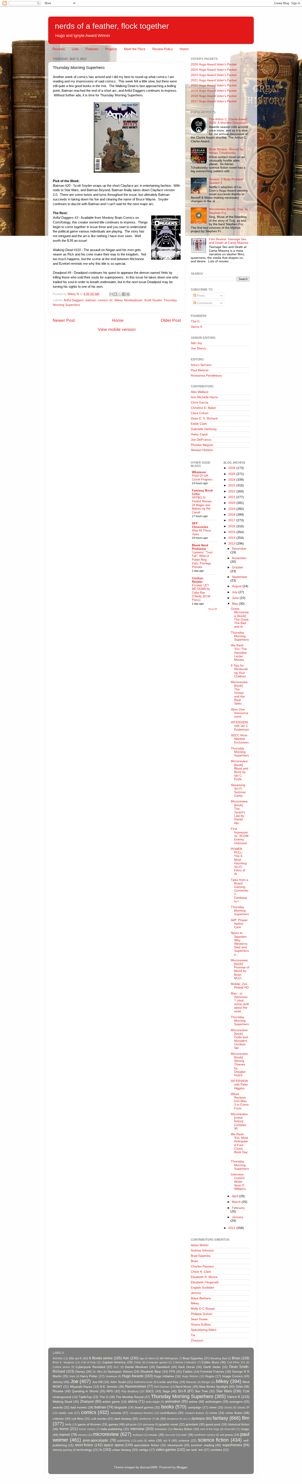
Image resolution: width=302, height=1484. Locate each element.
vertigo (143, 1450)
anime (193, 1401)
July (235, 592)
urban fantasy (121, 1450)
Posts (200, 295)
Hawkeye (111, 1376)
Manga (205, 1382)
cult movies (99, 1418)
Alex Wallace (199, 392)
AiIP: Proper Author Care (239, 923)
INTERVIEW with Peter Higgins (239, 1084)
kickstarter (161, 1429)
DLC (116, 1367)
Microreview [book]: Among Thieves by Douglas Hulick (239, 1064)
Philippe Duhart (201, 1314)
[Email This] (111, 294)
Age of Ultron (147, 1358)
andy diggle (153, 1401)
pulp (140, 1440)
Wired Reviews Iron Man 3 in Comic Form (240, 1101)
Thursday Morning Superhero (240, 636)
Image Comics (232, 1376)
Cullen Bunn (210, 1362)
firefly (68, 1424)
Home (184, 49)
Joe (74, 1381)
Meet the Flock (134, 49)
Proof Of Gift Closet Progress (202, 477)
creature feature (194, 1413)
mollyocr (138, 1434)
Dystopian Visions (120, 1371)
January (237, 1217)
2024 (232, 479)
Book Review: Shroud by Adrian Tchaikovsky (226, 151)
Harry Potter (88, 1376)
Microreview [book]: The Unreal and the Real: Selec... (239, 692)
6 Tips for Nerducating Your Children (239, 671)
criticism (58, 1418)
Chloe (137, 1362)
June (236, 598)
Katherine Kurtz (143, 1382)
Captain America (114, 1362)
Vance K (196, 326)
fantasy (220, 1418)
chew (212, 1407)
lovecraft (229, 1429)
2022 (232, 491)
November (239, 558)
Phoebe (58, 1391)
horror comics (87, 1429)
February (238, 1208)
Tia (193, 1335)
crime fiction (233, 1413)
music (153, 1434)
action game (111, 1401)
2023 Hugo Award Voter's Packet (214, 75)
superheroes (232, 1445)
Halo (72, 1376)
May (235, 603)
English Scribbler (202, 1287)
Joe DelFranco (201, 439)
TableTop (85, 1397)
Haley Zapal (199, 434)
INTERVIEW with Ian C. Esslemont (240, 726)
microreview (106, 1434)
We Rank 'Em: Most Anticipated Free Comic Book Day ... (239, 1145)
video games (166, 1450)
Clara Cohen (199, 413)
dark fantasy (123, 1418)
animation (172, 1401)
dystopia (198, 1418)
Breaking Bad (218, 1358)
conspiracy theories (141, 1413)
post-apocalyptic (96, 1440)
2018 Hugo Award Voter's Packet (214, 96)
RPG (110, 1391)
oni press (226, 1434)
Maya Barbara (201, 1298)
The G (195, 321)
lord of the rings (210, 1429)
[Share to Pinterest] (128, 294)
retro (151, 1440)
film (245, 1418)
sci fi (166, 1440)
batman (91, 300)
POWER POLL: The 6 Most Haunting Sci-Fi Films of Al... (239, 861)
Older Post (171, 320)
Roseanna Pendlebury (206, 375)
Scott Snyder (153, 300)
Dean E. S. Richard (204, 418)
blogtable (120, 1407)
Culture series (61, 1367)
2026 (232, 468)
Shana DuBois (201, 1324)
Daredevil (163, 1367)
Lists (75, 49)
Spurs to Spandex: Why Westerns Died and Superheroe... (240, 943)
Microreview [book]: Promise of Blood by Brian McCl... (240, 969)
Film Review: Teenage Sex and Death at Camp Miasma (228, 241)
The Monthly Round (129, 1397)
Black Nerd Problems (200, 547)
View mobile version (117, 329)
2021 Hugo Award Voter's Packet (214, 80)
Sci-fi (182, 1391)
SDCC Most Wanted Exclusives (240, 739)
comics (103, 300)
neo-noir (170, 1434)
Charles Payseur (202, 1266)
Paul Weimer (200, 370)
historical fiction (238, 1424)
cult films (77, 1418)
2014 (232, 537)
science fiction (213, 1440)
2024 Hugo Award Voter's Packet (214, 69)
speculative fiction (146, 1445)
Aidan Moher (200, 1245)
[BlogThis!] (115, 294)
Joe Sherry (198, 348)
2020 (232, 503)
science (184, 1440)
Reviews (58, 49)
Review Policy (162, 49)
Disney (80, 1371)
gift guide (131, 1424)
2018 (232, 514)
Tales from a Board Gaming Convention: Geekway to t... (239, 890)
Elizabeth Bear (151, 1371)
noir (184, 1434)
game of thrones (89, 1424)
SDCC (149, 1391)
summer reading (202, 1445)
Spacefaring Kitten (203, 1330)
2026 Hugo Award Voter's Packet (214, 64)
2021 (232, 497)
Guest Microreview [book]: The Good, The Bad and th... (240, 617)
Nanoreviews (135, 1386)
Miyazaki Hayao (81, 1386)
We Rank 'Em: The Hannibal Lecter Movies (239, 652)
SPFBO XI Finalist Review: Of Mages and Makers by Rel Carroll (202, 505)
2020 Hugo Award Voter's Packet (214, 85)
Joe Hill (97, 1382)
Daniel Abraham (136, 1367)
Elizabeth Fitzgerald (204, 1282)
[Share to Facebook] (124, 294)
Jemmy (196, 1293)
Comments (204, 303)
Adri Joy (196, 343)
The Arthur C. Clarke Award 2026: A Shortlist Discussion (228, 121)
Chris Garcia (199, 402)
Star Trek (201, 1391)
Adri (126, 1358)
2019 (232, 509)
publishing (123, 1440)
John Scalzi (118, 1382)
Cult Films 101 (236, 1362)
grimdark (192, 1424)
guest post (213, 1424)
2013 (232, 543)
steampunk (175, 1445)
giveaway (149, 1424)
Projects (111, 49)
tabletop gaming (62, 1450)
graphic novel (168, 1424)
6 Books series (101, 1358)
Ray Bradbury (130, 1391)
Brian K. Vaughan (63, 1362)
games (113, 1424)
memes (82, 1434)
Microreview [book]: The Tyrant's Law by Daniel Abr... (239, 812)
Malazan (191, 1382)
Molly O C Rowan (203, 1308)
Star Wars (224, 1391)
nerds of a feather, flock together (112, 25)
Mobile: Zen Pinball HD (240, 985)
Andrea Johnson (202, 1250)
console (116, 1413)
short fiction (84, 1445)
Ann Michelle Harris (204, 397)
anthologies (213, 1401)
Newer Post (64, 320)
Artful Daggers (74, 300)
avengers (236, 1401)
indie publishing (111, 1429)
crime (213, 1413)
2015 (232, 532)
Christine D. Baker (203, 408)
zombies (216, 1450)
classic (228, 1407)
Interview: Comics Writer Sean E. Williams (238, 1182)
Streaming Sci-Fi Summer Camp (238, 790)
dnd (185, 1418)
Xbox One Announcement (239, 713)
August (237, 586)
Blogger (182, 1467)
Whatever (199, 472)
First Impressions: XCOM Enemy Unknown (239, 836)
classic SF (243, 1407)
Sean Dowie (199, 1319)
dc (111, 300)
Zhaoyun (197, 1340)
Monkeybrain (133, 300)
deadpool (172, 1418)
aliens (132, 1401)
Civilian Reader (197, 580)
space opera (113, 1445)
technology (84, 1450)
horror (64, 1429)
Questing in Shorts (85, 1391)
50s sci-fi (75, 1358)
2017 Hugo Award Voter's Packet (214, 101)
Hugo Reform (190, 1376)
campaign (194, 1407)
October (237, 567)
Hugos (209, 1376)
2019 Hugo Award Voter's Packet (214, 90)
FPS (172, 1371)
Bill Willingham (169, 1358)
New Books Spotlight (213, 1386)
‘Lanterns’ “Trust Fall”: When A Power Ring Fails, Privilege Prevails (202, 560)
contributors (168, 1413)
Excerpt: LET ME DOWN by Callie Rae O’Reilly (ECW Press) (201, 593)
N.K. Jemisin (108, 1386)
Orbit (239, 1386)
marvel (64, 1434)
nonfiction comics (204, 1434)
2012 (232, 1228)
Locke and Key (167, 1382)
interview (137, 1429)
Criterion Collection (184, 1362)
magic (245, 1429)
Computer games (156, 1362)
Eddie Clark (199, 423)
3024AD (58, 1358)
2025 (232, 474)
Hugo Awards (132, 1376)
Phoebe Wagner (202, 445)
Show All (212, 609)
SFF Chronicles (200, 525)
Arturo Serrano (201, 365)
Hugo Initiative (164, 1376)
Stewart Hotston (202, 450)
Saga (166, 1391)
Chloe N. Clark (201, 1271)
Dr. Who (98, 1371)
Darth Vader (212, 1367)
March (237, 1202)
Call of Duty (88, 1362)
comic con (65, 1413)
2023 (232, 485)
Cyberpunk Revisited (90, 1367)
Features (92, 49)
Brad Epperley (201, 1255)
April (235, 1196)
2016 (232, 526)
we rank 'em (194, 1450)
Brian (194, 1261)
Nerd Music (183, 1386)
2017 (232, 520)
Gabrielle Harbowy (204, 429)
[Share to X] (119, 294)
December (239, 548)
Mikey (118, 300)
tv (100, 1450)
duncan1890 (148, 1467)
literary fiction (183, 1429)
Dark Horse (186, 1367)
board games (144, 1407)
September (239, 577)
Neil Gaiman (161, 1386)
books (167, 1407)
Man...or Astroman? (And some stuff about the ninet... (240, 1002)
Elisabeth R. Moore (204, 1277)
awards (58, 1407)
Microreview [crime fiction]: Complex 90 (239, 1121)
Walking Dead (62, 1401)
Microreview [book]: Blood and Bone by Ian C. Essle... (239, 770)
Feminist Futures (212, 1371)
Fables (188, 1371)
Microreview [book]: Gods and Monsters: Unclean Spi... (239, 1039)
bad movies (79, 1407)
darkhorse (145, 1418)
